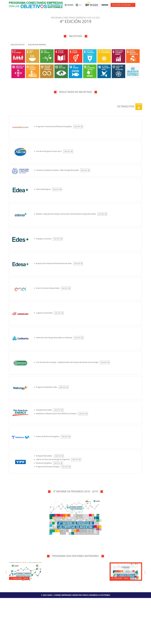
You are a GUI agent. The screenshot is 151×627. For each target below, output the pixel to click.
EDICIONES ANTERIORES (121, 5)
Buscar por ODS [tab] (18, 45)
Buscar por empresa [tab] (37, 45)
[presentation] (6, 572)
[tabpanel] (75, 63)
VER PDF (77, 127)
